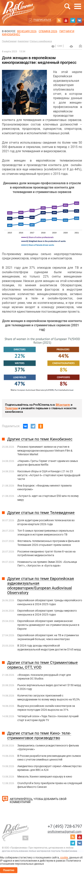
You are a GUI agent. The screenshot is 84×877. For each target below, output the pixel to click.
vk (79, 20)
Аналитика (23, 41)
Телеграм (11, 408)
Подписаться (42, 20)
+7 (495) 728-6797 (65, 826)
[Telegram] (33, 426)
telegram (73, 20)
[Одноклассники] (40, 426)
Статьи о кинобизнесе (41, 41)
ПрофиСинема (9, 41)
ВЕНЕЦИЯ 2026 (27, 31)
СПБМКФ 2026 (48, 31)
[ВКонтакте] (25, 426)
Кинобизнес (11, 34)
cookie (64, 857)
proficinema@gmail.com (64, 831)
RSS (59, 20)
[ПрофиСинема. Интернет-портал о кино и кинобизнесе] (18, 8)
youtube (66, 20)
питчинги (66, 31)
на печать (71, 46)
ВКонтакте (63, 404)
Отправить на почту (80, 45)
